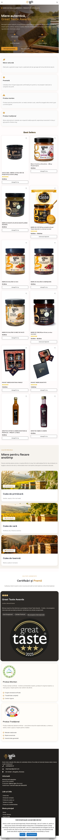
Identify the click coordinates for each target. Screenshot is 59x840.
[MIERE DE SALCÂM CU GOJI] (15, 260)
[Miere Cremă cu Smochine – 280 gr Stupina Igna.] (44, 149)
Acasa (4, 812)
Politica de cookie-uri (8, 800)
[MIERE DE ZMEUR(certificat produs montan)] (44, 311)
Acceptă (22, 834)
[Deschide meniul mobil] (1, 2)
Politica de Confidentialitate (10, 804)
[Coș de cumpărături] (57, 2)
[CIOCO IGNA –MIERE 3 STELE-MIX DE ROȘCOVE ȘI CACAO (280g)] (15, 153)
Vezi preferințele (31, 834)
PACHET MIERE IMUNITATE (38, 382)
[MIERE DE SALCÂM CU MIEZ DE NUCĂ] (15, 311)
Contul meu (6, 795)
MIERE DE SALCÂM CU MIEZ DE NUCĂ (13, 332)
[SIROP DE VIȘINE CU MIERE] (44, 411)
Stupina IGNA (6, 817)
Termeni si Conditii (8, 802)
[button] (15, 182)
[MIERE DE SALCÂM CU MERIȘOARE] (44, 260)
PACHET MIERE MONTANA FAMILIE (12, 382)
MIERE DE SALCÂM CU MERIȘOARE (41, 282)
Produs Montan (7, 814)
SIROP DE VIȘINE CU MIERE (39, 431)
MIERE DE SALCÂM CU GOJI (10, 282)
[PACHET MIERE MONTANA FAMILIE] (15, 363)
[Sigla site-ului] (29, 2)
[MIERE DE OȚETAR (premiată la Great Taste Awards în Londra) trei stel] (44, 206)
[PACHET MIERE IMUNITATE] (44, 363)
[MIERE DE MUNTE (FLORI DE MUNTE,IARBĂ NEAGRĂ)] (15, 203)
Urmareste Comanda (8, 798)
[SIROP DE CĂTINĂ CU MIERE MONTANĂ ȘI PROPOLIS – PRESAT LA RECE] (15, 411)
